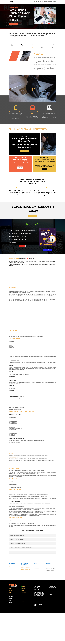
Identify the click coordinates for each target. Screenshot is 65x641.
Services (9, 609)
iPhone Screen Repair (12, 355)
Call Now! (13, 24)
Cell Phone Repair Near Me (13, 457)
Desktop (22, 47)
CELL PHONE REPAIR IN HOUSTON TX (28, 129)
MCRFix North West (28, 567)
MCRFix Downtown (27, 565)
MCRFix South (22, 567)
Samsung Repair (45, 1)
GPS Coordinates (36, 565)
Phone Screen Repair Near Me (14, 468)
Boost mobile (23, 601)
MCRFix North (22, 565)
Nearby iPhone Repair (35, 609)
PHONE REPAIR (15, 229)
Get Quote (20, 167)
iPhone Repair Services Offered (14, 338)
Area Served (26, 609)
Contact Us (30, 609)
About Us (38, 54)
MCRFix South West (27, 570)
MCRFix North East (27, 569)
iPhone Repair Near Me (13, 330)
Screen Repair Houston (12, 563)
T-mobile (23, 594)
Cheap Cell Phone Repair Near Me (15, 489)
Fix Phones (10, 588)
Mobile (32, 47)
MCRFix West (22, 569)
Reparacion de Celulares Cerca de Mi (15, 517)
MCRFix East (22, 570)
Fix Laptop (10, 592)
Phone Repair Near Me (13, 453)
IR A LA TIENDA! (47, 249)
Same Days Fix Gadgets (15, 111)
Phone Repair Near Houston (14, 258)
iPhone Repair (37, 1)
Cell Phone (18, 609)
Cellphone (46, 609)
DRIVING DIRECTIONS (24, 150)
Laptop (12, 47)
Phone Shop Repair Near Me (14, 478)
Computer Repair (54, 1)
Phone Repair (41, 1)
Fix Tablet (10, 594)
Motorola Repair (24, 592)
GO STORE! (22, 246)
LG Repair (23, 590)
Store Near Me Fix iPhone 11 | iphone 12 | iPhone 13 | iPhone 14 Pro (21, 411)
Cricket (23, 599)
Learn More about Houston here (12, 287)
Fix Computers (10, 590)
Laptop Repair (50, 1)
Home (34, 1)
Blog (51, 609)
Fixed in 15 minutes (49, 111)
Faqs (49, 609)
